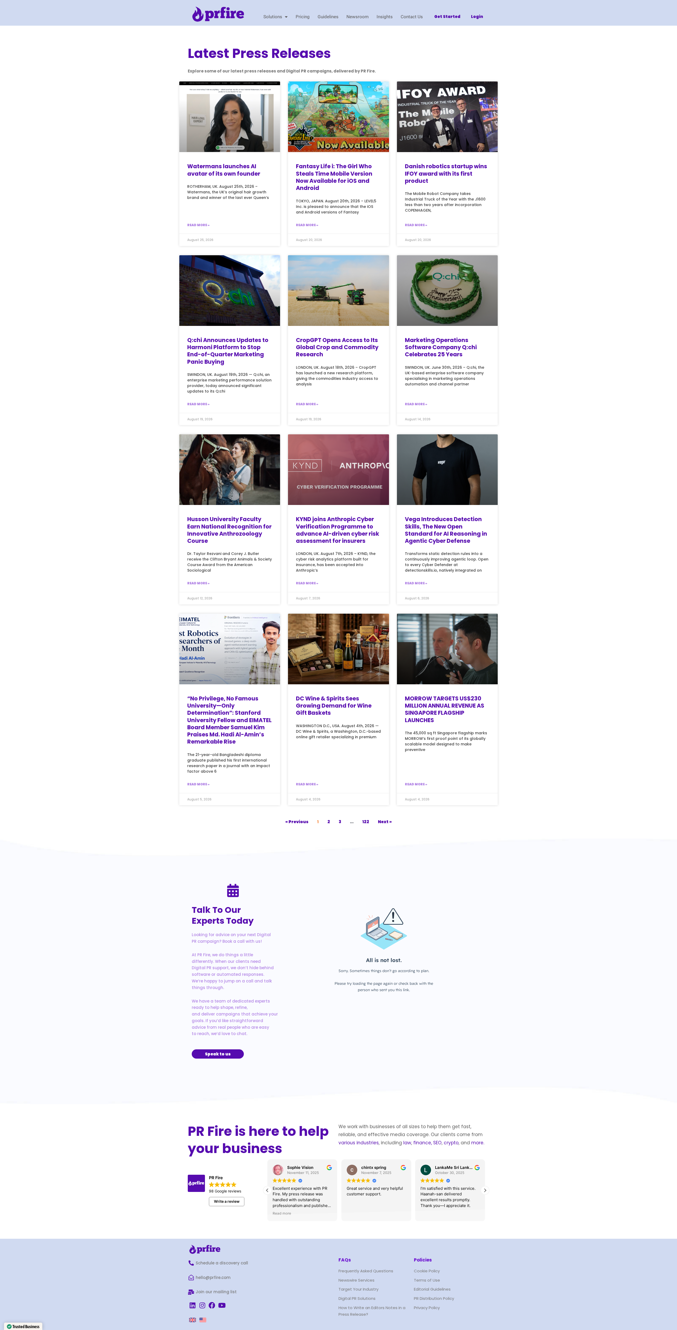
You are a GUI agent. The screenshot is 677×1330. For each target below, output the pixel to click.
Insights (385, 16)
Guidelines (328, 16)
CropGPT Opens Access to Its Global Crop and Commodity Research (337, 347)
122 (365, 822)
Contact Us (412, 16)
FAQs (344, 1260)
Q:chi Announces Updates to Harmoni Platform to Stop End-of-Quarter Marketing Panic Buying (227, 351)
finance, (422, 1143)
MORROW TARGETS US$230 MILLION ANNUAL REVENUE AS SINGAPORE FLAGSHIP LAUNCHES (444, 709)
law (406, 1143)
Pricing (303, 16)
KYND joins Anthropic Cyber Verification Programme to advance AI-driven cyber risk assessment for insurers (337, 530)
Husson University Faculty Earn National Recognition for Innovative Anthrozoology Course (229, 530)
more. (477, 1143)
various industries (358, 1143)
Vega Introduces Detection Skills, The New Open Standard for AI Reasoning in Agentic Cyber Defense (446, 530)
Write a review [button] (227, 1201)
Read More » (198, 225)
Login (477, 16)
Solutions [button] (272, 16)
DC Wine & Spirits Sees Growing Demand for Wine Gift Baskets (334, 706)
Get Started (447, 16)
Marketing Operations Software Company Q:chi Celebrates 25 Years (441, 347)
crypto (451, 1143)
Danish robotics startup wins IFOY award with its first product (446, 173)
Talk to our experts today (223, 915)
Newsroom (357, 16)
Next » (385, 822)
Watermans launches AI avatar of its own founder (223, 169)
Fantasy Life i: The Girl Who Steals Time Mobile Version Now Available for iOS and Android (334, 177)
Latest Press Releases (259, 53)
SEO (437, 1143)
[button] (485, 1190)
